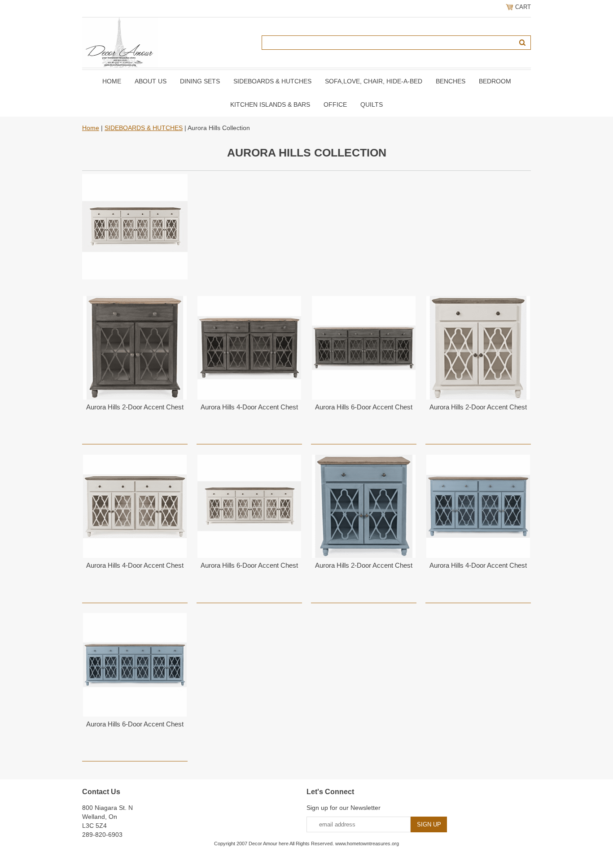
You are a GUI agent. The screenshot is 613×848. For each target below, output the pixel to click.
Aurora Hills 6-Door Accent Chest (363, 407)
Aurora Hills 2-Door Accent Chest (135, 407)
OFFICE (335, 104)
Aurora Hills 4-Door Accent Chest (249, 407)
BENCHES (450, 81)
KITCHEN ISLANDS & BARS (270, 104)
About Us (150, 81)
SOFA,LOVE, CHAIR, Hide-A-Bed (373, 81)
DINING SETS (200, 81)
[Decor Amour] (120, 42)
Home (111, 81)
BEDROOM (495, 81)
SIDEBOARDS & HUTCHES (272, 81)
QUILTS (371, 104)
